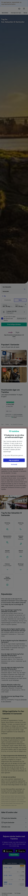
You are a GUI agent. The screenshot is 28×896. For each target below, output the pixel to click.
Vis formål (14, 464)
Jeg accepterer (14, 460)
